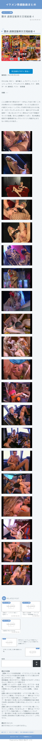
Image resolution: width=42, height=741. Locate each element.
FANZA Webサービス (25, 740)
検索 (3, 659)
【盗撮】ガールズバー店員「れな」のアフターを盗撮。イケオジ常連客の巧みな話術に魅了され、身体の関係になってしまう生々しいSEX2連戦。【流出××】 (20, 687)
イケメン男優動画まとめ (21, 4)
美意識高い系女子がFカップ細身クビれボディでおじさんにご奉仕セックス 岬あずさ (21, 681)
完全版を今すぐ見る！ (21, 71)
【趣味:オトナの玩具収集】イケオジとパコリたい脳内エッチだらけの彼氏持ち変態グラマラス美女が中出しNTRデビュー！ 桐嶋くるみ (21, 675)
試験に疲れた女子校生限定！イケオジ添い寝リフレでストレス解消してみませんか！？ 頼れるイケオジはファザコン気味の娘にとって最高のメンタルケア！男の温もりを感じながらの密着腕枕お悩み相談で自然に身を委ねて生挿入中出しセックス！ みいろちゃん (21, 699)
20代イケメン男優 (7, 12)
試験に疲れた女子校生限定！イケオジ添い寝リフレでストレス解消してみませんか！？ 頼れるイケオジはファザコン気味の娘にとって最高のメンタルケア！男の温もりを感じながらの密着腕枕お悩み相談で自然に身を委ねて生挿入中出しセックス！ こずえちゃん (21, 712)
